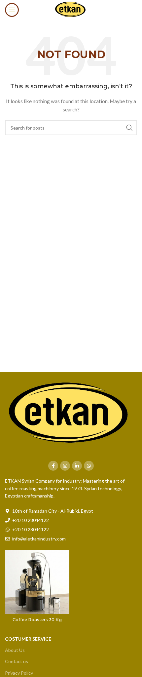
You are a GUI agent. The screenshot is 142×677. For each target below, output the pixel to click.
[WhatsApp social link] (89, 466)
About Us (15, 650)
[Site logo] (71, 9)
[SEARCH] (129, 127)
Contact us (16, 661)
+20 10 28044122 (30, 520)
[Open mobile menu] (12, 10)
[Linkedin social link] (77, 466)
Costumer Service (28, 639)
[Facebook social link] (53, 466)
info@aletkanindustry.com (39, 538)
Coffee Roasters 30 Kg (37, 619)
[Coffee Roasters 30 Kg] (37, 582)
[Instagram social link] (65, 466)
